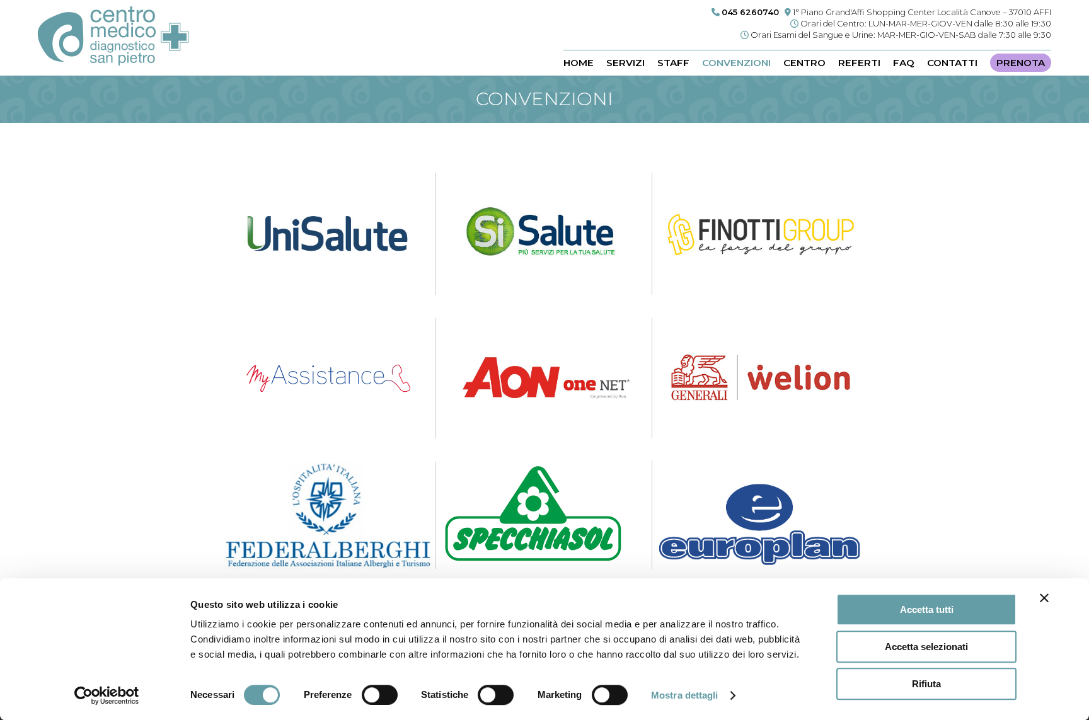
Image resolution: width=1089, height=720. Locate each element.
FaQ (903, 63)
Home (578, 63)
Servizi (625, 63)
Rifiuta (926, 683)
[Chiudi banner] (1044, 597)
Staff (673, 63)
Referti (859, 63)
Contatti (952, 63)
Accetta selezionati (926, 646)
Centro (804, 63)
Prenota (1020, 63)
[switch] (380, 695)
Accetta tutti (927, 609)
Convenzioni (736, 63)
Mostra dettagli (684, 695)
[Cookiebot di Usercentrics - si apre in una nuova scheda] (107, 695)
